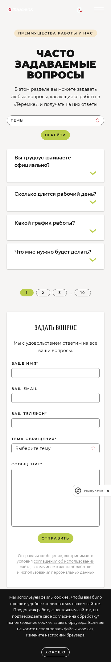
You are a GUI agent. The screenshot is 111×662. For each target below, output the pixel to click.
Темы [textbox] (17, 120)
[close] (108, 490)
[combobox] (55, 120)
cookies (61, 597)
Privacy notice (93, 490)
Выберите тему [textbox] (33, 448)
